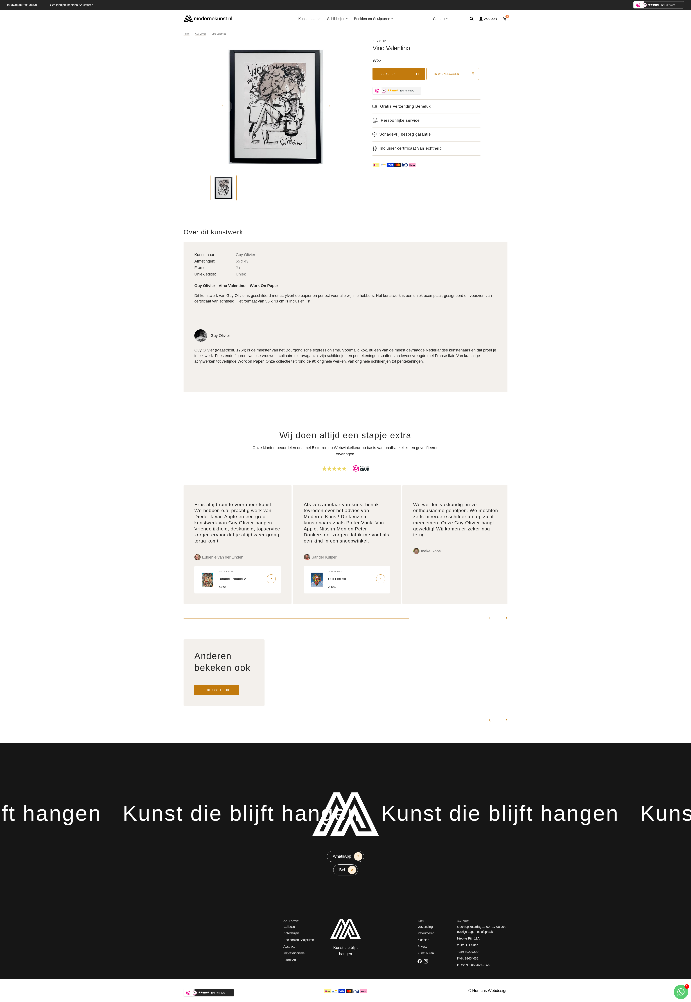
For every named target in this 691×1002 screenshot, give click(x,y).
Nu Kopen (388, 73)
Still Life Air (337, 579)
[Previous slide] (492, 618)
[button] (471, 19)
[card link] (271, 578)
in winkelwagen (446, 73)
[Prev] (492, 720)
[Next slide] (503, 618)
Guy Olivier (200, 34)
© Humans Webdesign (487, 990)
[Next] (503, 720)
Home (186, 34)
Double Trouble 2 (232, 579)
